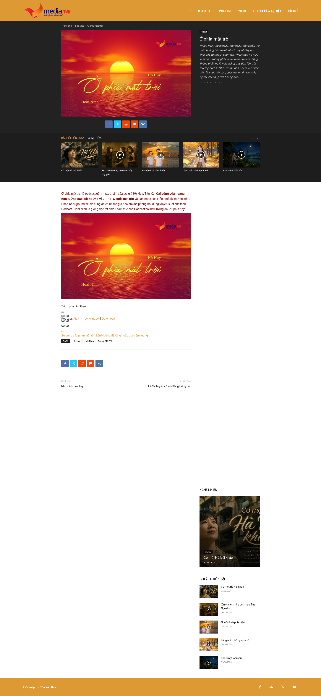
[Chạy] (62, 312)
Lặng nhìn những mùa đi (195, 170)
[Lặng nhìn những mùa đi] (201, 154)
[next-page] (258, 138)
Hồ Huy (76, 341)
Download (108, 318)
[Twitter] (117, 124)
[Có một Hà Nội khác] (79, 154)
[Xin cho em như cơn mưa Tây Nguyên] (120, 154)
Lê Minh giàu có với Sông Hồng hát (169, 386)
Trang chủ (66, 25)
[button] (190, 10)
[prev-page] (252, 138)
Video (208, 551)
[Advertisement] (125, 326)
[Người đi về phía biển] (160, 154)
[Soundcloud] (271, 687)
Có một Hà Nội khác (71, 170)
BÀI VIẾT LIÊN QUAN (73, 137)
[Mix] (134, 124)
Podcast (79, 25)
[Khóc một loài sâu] (241, 154)
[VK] (143, 124)
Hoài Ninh (89, 341)
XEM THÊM (94, 137)
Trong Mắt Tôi (105, 341)
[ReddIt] (126, 124)
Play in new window (86, 318)
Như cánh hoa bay (72, 386)
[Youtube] (294, 687)
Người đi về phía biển (153, 170)
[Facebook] (109, 124)
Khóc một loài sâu (232, 170)
